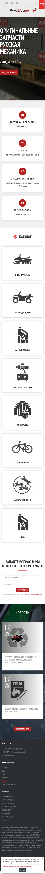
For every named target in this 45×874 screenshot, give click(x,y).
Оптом (4, 781)
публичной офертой (7, 866)
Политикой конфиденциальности (33, 594)
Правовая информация (9, 784)
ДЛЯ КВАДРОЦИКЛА (22, 312)
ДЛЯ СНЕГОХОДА (22, 275)
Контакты (5, 778)
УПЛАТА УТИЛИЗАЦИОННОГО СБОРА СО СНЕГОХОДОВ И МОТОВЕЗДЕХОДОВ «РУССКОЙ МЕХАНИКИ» (20, 660)
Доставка (5, 767)
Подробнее (9, 72)
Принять (22, 870)
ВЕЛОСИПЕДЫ (22, 462)
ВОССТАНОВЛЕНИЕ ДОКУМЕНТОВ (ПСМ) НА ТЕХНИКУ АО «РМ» (21, 710)
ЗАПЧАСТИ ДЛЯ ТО (22, 499)
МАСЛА (23, 537)
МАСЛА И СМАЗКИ (22, 350)
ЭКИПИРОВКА (22, 424)
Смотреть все (22, 729)
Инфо (3, 774)
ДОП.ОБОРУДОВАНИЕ (22, 387)
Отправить (22, 590)
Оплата (4, 771)
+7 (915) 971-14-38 (11, 3)
